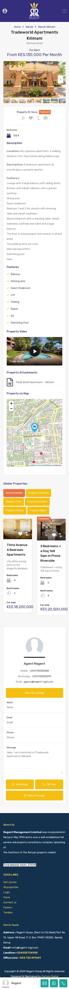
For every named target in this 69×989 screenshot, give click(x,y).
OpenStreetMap (44, 465)
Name (10, 702)
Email (9, 717)
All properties (11, 887)
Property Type (13, 501)
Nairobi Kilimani (46, 26)
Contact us (9, 902)
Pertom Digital (50, 976)
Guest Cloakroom (20, 288)
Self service (10, 882)
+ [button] (11, 403)
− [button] (11, 408)
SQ (12, 315)
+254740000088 (39, 670)
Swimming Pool (19, 322)
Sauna (14, 308)
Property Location (37, 501)
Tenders (8, 912)
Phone (10, 732)
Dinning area (18, 281)
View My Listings (34, 692)
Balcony (15, 274)
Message (11, 747)
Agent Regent (34, 664)
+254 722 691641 (29, 957)
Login (6, 892)
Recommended (14, 492)
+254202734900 (26, 952)
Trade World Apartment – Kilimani (35, 382)
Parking (15, 301)
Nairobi (29, 26)
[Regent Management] (34, 17)
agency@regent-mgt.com (38, 681)
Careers (7, 907)
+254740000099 (41, 676)
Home (17, 26)
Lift (13, 294)
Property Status (15, 510)
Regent (16, 983)
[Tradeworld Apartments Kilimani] (34, 428)
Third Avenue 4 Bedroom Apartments (17, 549)
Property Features (38, 492)
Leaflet (32, 465)
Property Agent (38, 510)
